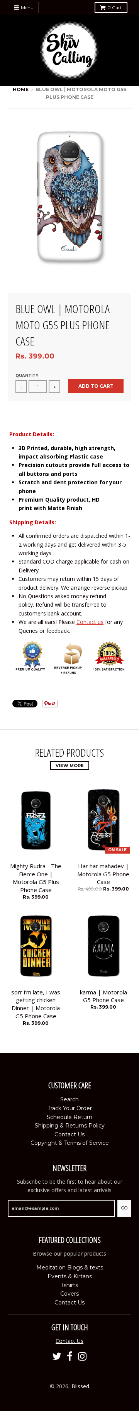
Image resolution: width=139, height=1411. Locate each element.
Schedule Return (69, 1117)
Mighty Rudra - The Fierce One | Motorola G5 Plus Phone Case (35, 878)
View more (70, 765)
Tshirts (69, 1285)
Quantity (26, 375)
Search (69, 1099)
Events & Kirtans (69, 1276)
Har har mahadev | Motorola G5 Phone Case (103, 874)
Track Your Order (69, 1108)
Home (21, 89)
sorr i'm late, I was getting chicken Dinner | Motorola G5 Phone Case (35, 1004)
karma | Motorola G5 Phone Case (103, 996)
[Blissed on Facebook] (70, 1356)
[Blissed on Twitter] (56, 1356)
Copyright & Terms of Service (70, 1142)
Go (124, 1208)
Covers (69, 1293)
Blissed (80, 1386)
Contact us (89, 621)
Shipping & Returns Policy (70, 1125)
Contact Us (69, 1134)
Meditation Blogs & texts (69, 1267)
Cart (114, 7)
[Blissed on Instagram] (82, 1356)
